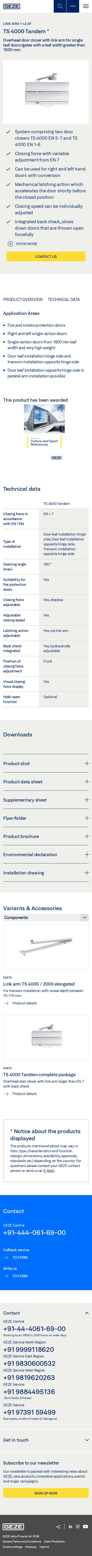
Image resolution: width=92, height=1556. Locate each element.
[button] (58, 1527)
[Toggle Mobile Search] (59, 6)
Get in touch (16, 1439)
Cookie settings (12, 1547)
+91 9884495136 (29, 1391)
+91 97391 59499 (29, 1412)
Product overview (23, 299)
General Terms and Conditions (22, 1541)
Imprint (44, 1547)
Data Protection (54, 1541)
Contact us (46, 256)
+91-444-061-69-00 (34, 1232)
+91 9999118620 (28, 1349)
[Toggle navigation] (85, 6)
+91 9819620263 (29, 1377)
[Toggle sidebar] (72, 6)
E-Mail (49, 1170)
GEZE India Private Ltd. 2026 (21, 1536)
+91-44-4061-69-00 (34, 1328)
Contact (11, 1312)
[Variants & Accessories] (46, 919)
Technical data (64, 299)
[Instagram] (77, 1526)
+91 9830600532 (29, 1363)
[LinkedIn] (70, 1526)
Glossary (31, 1547)
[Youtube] (85, 1526)
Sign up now (45, 1493)
